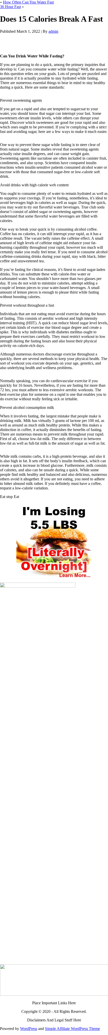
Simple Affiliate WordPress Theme (72, 1028)
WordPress (28, 1028)
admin (53, 31)
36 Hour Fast (10, 7)
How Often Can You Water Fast (28, 2)
